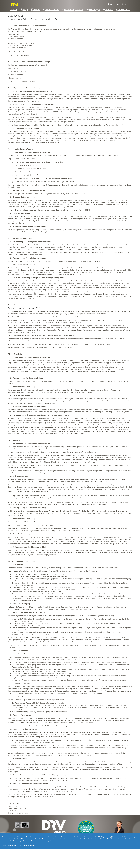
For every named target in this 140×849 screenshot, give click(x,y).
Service (109, 9)
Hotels (36, 9)
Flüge (25, 9)
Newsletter (124, 9)
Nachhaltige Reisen (73, 9)
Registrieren (124, 4)
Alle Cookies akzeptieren (27, 845)
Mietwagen (94, 9)
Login (111, 4)
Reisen (14, 9)
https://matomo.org (51, 347)
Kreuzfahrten (52, 9)
